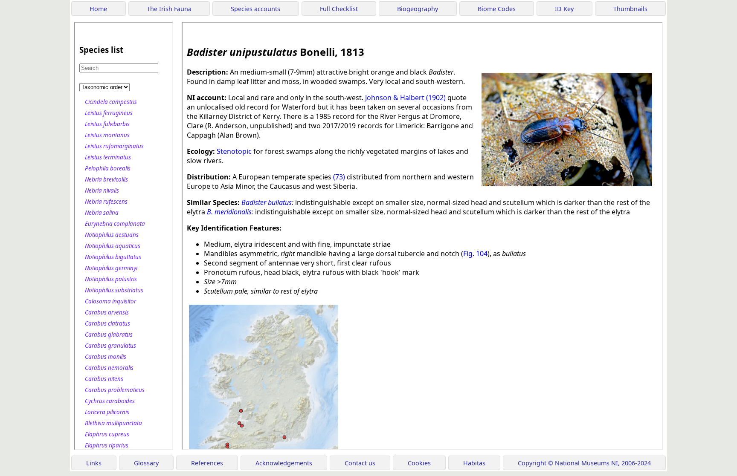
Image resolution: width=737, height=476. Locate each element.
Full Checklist (339, 9)
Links (94, 463)
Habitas (474, 463)
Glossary (146, 463)
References (207, 463)
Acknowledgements (283, 463)
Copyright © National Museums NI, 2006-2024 (584, 463)
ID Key (564, 9)
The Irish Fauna (169, 9)
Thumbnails (630, 9)
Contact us (360, 463)
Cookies (419, 463)
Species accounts (255, 9)
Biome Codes (497, 9)
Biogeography (417, 9)
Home (98, 9)
